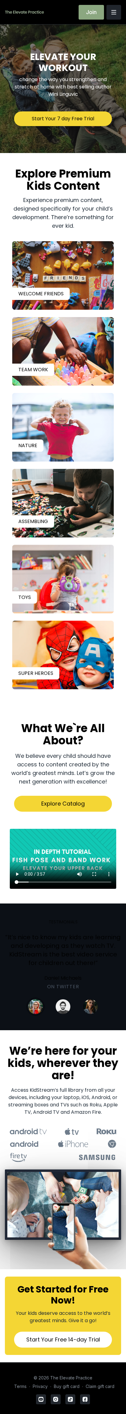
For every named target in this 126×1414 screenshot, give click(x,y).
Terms (20, 1386)
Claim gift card (100, 1386)
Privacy (40, 1386)
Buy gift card (67, 1386)
